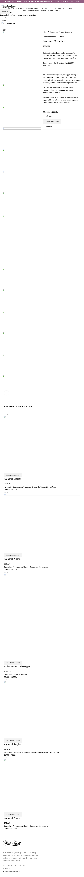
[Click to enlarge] (6, 393)
